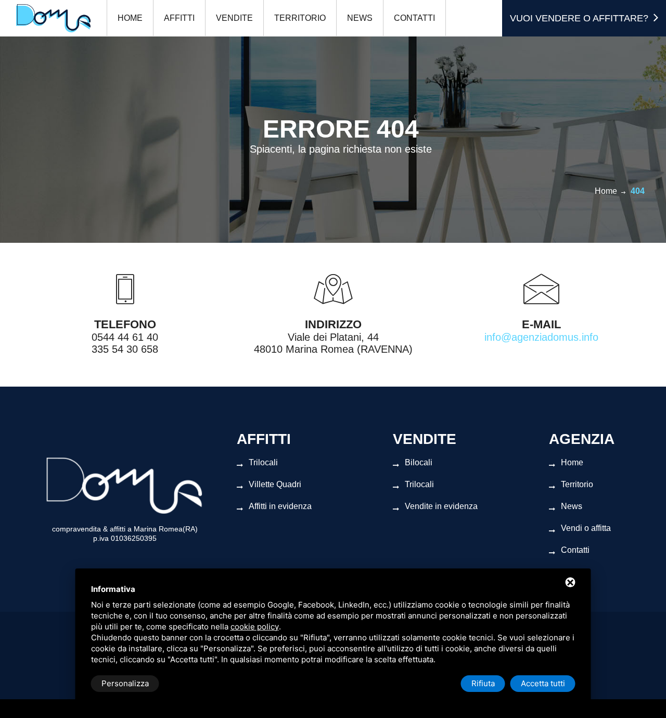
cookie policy (254, 627)
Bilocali (418, 462)
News (360, 18)
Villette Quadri (275, 484)
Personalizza (125, 683)
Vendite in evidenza (441, 506)
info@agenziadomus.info (541, 337)
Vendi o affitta (586, 528)
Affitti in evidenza (280, 506)
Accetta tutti (543, 683)
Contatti (414, 18)
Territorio (300, 18)
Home (130, 18)
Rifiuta (483, 683)
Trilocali (263, 462)
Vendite (234, 18)
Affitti (179, 18)
